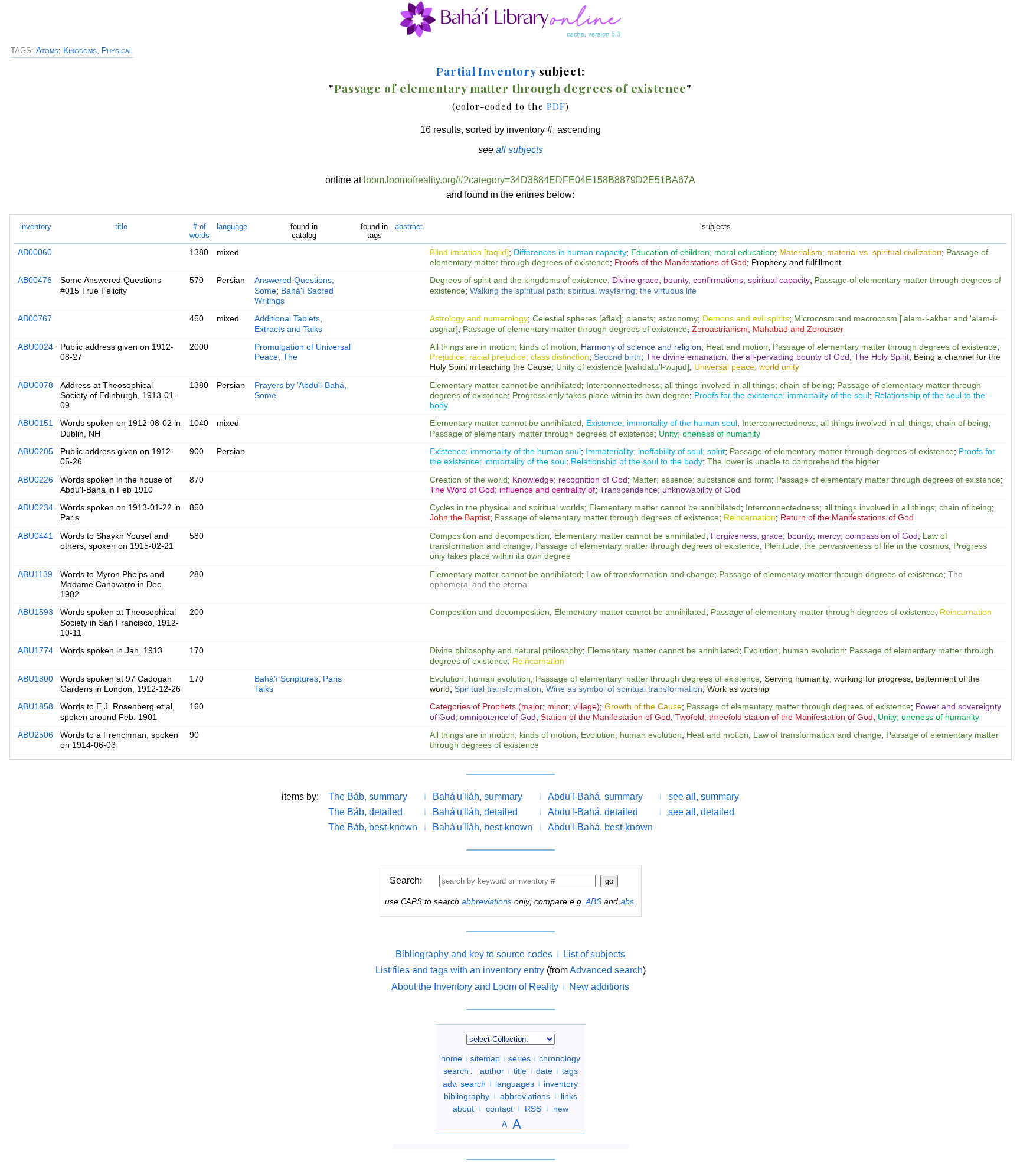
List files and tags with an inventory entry (459, 970)
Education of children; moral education (702, 252)
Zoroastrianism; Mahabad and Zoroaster (768, 329)
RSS (533, 1108)
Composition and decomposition (490, 535)
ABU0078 (35, 385)
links (569, 1095)
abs (627, 901)
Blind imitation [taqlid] (469, 252)
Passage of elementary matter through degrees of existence (510, 88)
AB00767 (35, 318)
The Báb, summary (367, 797)
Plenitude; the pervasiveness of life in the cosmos (856, 546)
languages (514, 1083)
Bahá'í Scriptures (286, 678)
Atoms (47, 50)
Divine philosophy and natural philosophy (506, 650)
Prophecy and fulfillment (796, 262)
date (544, 1071)
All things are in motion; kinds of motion (503, 346)
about (463, 1108)
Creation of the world (469, 479)
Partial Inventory (486, 71)
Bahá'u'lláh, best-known (482, 827)
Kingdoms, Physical (98, 50)
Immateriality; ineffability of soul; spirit (655, 451)
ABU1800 (35, 678)
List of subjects (594, 954)
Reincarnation (750, 517)
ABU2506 (35, 735)
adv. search (464, 1083)
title (121, 226)
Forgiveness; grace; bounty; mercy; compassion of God (814, 535)
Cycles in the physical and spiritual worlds (507, 507)
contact (499, 1108)
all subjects (519, 150)
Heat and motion (737, 346)
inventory (35, 226)
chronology (559, 1058)
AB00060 (35, 252)
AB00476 (35, 280)
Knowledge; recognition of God (569, 479)
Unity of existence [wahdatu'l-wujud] (622, 367)
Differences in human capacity (570, 252)
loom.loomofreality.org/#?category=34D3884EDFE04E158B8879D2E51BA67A (529, 180)
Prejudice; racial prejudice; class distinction (509, 356)
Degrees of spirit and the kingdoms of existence (518, 280)
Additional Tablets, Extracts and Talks (288, 323)
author (492, 1071)
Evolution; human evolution (794, 650)
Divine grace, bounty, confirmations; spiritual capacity (711, 280)
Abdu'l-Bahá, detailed (593, 812)
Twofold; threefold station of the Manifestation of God (774, 717)
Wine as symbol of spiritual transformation (624, 688)
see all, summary (703, 797)
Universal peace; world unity (746, 367)
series (519, 1058)
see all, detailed (701, 812)
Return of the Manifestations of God (847, 517)
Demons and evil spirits (745, 318)
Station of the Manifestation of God (606, 717)
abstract (409, 226)
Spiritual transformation (498, 688)
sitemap (485, 1058)
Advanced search (606, 970)
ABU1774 (35, 650)
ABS (593, 901)
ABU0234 (35, 507)
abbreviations (487, 901)
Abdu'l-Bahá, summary (595, 797)
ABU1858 (35, 706)
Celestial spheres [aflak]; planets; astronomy (615, 318)
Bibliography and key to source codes (473, 954)
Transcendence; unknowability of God (670, 489)
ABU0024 (35, 346)
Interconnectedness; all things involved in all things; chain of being (709, 385)
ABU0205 (35, 451)
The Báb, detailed (365, 812)
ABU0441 (35, 535)
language (232, 226)
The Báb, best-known (372, 827)
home (451, 1058)
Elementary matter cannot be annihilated (505, 385)
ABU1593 (35, 612)
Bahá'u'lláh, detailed (475, 812)
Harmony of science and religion (641, 346)
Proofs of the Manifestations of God (680, 262)
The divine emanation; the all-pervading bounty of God (747, 356)
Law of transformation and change (650, 574)
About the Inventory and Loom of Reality (474, 987)
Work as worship (738, 688)
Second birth (617, 356)
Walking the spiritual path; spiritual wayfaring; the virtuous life (583, 290)
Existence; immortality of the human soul (661, 423)
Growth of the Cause (643, 706)
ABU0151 (35, 423)
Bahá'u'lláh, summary (477, 797)
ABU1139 (35, 574)
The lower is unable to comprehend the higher (793, 461)
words (199, 230)
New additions (599, 987)
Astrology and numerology (479, 318)
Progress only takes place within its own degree (600, 395)
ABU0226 (35, 479)
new (560, 1108)
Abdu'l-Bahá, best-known (600, 827)
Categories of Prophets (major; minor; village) (515, 706)
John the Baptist (460, 517)
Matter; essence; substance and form (701, 479)
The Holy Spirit (881, 356)
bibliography (466, 1095)
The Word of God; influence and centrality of (512, 489)
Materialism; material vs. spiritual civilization (860, 252)
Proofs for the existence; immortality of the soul (781, 395)
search (456, 1071)
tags (570, 1071)
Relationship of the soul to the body (636, 461)
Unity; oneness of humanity (709, 433)
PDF (556, 106)
